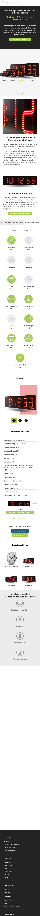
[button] (18, 93)
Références (7, 893)
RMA (5, 904)
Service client (8, 900)
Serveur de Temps (9, 847)
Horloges (6, 841)
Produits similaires (32, 222)
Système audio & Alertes (12, 844)
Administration (8, 865)
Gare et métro (8, 872)
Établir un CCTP (20, 535)
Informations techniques (14, 222)
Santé (5, 868)
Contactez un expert (20, 518)
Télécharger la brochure (20, 213)
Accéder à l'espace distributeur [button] (20, 512)
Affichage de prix (9, 851)
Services (6, 889)
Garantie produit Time (11, 907)
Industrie (6, 878)
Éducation (7, 862)
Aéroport (6, 875)
